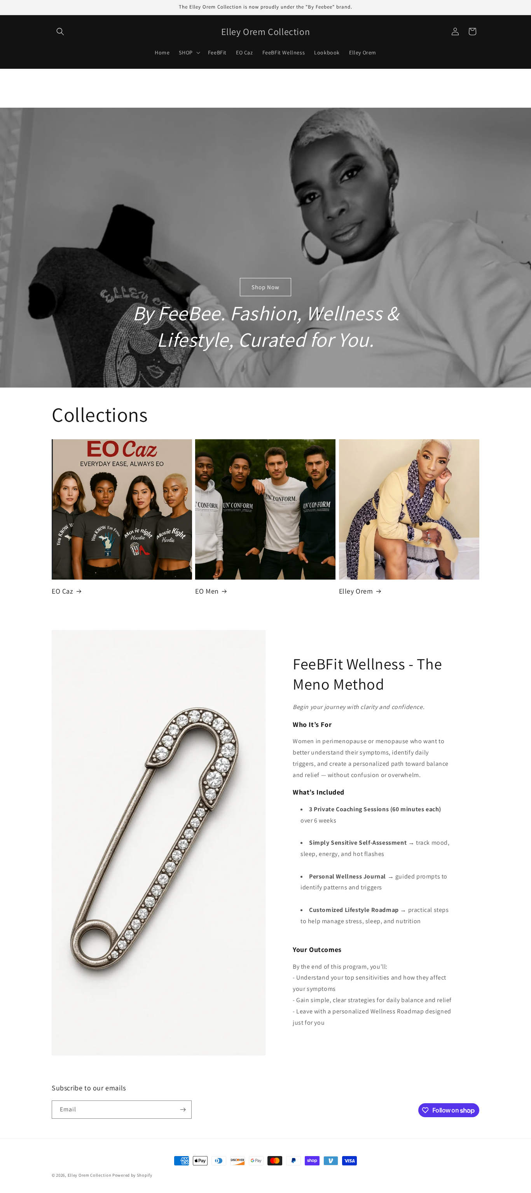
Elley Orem (356, 591)
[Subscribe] (182, 1109)
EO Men (207, 591)
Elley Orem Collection (90, 1175)
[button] (60, 31)
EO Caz (62, 591)
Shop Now (265, 286)
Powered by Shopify (132, 1175)
